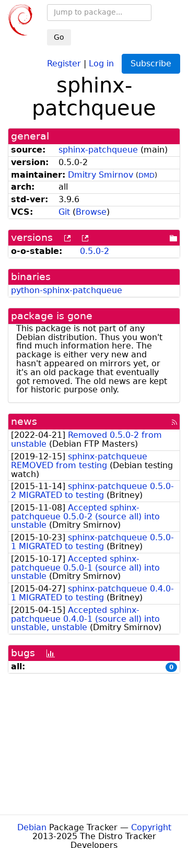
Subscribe (151, 63)
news (24, 421)
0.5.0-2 (94, 251)
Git (64, 212)
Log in (101, 63)
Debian (31, 827)
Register (64, 63)
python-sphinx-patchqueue (66, 290)
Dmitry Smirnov (100, 175)
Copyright (151, 827)
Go (59, 37)
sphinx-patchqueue (98, 150)
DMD (146, 175)
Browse (91, 212)
